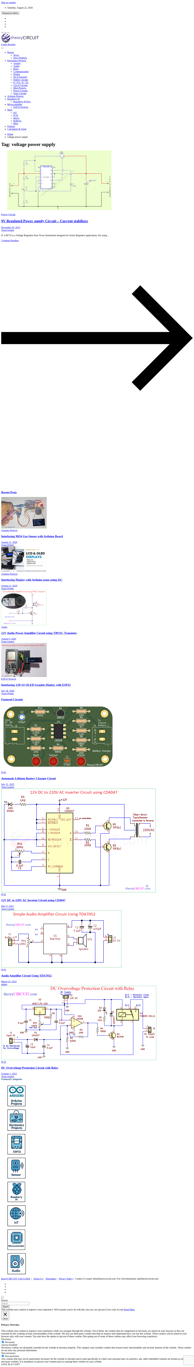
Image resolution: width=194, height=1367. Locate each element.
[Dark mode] (5, 32)
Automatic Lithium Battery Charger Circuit (28, 778)
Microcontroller (14, 104)
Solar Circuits (19, 93)
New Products (20, 58)
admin (4, 984)
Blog (15, 123)
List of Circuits (20, 85)
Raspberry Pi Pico (22, 101)
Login (4, 44)
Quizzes (11, 126)
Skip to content (8, 2)
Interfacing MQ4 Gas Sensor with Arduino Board (32, 536)
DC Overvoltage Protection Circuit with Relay (29, 1067)
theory (16, 118)
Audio (16, 66)
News (16, 55)
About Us (38, 1278)
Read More (129, 1309)
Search (4, 1300)
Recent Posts (9, 492)
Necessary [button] (6, 1339)
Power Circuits (20, 90)
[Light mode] (2, 32)
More (9, 110)
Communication (21, 71)
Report (10, 52)
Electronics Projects (16, 60)
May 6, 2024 (7, 906)
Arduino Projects (15, 96)
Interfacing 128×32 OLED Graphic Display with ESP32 (36, 684)
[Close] (2, 1297)
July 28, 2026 (7, 691)
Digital (16, 74)
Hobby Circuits (20, 79)
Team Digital (7, 545)
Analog (16, 63)
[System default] (8, 32)
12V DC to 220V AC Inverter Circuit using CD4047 (33, 900)
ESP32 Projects (20, 107)
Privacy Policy (66, 1278)
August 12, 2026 (9, 585)
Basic (16, 69)
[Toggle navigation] (2, 48)
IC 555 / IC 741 (20, 82)
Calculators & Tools (16, 129)
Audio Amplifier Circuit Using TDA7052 (26, 975)
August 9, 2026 (8, 638)
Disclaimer (51, 1278)
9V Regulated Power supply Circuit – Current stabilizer (44, 221)
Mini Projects (19, 88)
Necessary (10, 1342)
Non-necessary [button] (8, 1353)
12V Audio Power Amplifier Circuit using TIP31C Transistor (39, 633)
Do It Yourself (20, 77)
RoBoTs (17, 121)
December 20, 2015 (10, 227)
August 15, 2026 (9, 542)
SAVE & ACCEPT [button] (10, 1364)
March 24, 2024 (9, 981)
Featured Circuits (12, 699)
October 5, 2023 (9, 1073)
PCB (15, 115)
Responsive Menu (10, 13)
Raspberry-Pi (13, 99)
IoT (15, 112)
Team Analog (7, 230)
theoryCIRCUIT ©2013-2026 (16, 1278)
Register (11, 44)
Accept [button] (120, 1309)
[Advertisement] (92, 464)
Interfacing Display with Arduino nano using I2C (31, 579)
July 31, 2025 (7, 784)
